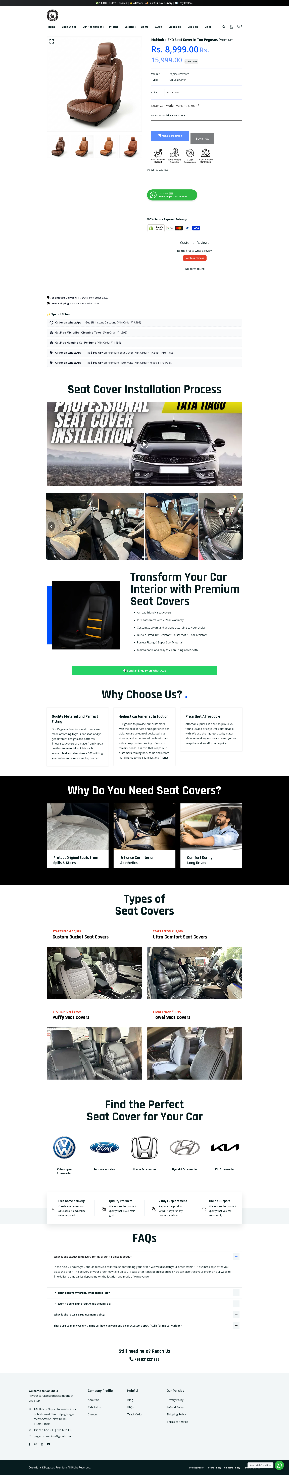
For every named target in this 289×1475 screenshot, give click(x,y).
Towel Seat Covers (171, 1017)
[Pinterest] (42, 1444)
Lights (145, 27)
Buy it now (202, 138)
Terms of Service (177, 1422)
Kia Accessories (144, 1169)
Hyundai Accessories (104, 1169)
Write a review (195, 258)
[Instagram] (35, 1444)
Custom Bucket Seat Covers (81, 937)
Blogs (208, 27)
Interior (113, 27)
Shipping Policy (176, 1414)
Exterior (129, 27)
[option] (94, 84)
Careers (93, 1414)
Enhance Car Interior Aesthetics (137, 860)
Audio (158, 27)
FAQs (130, 1407)
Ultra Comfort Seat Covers (180, 937)
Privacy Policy (175, 1400)
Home (51, 27)
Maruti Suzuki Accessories (224, 1171)
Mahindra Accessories (184, 1169)
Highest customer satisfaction (143, 716)
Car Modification (93, 27)
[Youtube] (49, 1444)
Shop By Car (69, 27)
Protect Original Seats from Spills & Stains (75, 860)
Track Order (134, 1414)
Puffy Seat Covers (71, 1017)
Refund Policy (175, 1407)
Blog (130, 1400)
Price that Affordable (202, 716)
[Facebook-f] (30, 1444)
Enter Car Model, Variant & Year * (175, 106)
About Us (94, 1400)
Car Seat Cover (177, 79)
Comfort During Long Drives (200, 860)
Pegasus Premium (179, 73)
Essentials (175, 27)
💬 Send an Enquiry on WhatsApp (144, 670)
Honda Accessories (64, 1169)
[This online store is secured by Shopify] (156, 228)
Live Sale (193, 27)
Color (154, 92)
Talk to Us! (94, 1407)
